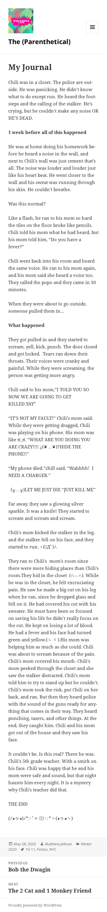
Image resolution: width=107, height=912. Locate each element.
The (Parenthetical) (39, 41)
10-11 (30, 849)
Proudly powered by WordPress (35, 905)
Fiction (42, 849)
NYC (52, 849)
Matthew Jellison (58, 843)
